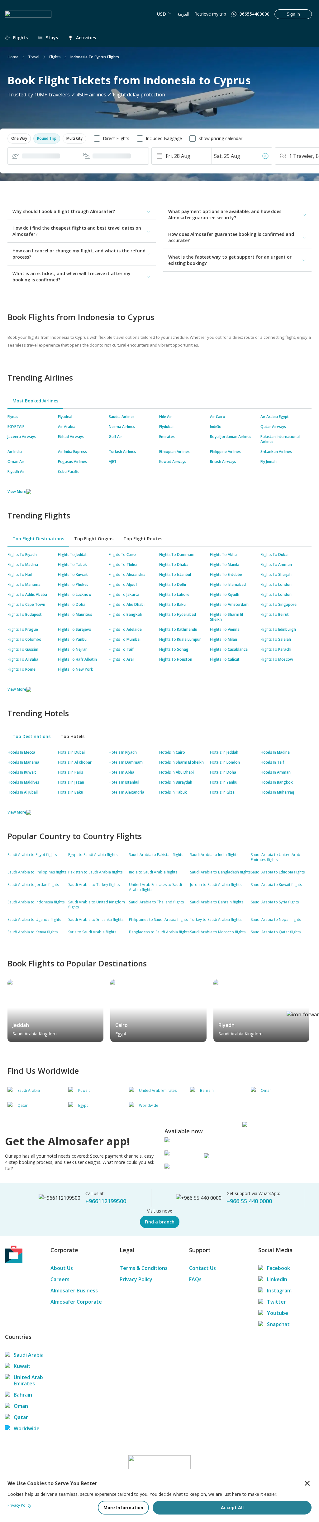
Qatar (21, 1417)
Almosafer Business (74, 1290)
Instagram (279, 1290)
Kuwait (22, 1366)
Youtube (277, 1313)
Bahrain (23, 1395)
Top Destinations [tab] (31, 736)
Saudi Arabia (29, 1355)
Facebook (278, 1268)
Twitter (276, 1302)
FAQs (195, 1279)
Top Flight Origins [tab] (93, 539)
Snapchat (278, 1324)
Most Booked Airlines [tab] (35, 401)
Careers (59, 1279)
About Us (61, 1268)
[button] (19, 138)
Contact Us (202, 1268)
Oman (21, 1406)
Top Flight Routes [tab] (142, 539)
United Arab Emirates (28, 1380)
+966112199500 (105, 1201)
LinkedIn (277, 1279)
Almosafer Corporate (76, 1302)
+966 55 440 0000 (249, 1201)
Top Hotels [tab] (72, 736)
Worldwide (27, 1428)
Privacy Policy (136, 1279)
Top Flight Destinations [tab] (38, 539)
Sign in (293, 14)
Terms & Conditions (144, 1268)
